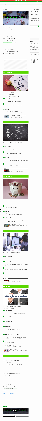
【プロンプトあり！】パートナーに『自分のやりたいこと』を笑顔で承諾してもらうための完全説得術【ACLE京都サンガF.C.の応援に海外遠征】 (34, 54)
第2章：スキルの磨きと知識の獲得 (34, 59)
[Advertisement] (16, 400)
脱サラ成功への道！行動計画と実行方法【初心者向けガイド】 (16, 349)
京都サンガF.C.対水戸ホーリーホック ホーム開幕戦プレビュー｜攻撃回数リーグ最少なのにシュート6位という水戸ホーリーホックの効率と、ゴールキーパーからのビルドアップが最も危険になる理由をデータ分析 (34, 50)
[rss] (38, 1)
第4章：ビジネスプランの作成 (34, 61)
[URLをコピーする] (22, 416)
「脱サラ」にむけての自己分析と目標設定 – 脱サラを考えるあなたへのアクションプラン (18, 115)
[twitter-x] (36, 1)
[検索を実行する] (38, 26)
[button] (9, 416)
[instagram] (37, 1)
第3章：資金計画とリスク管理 (34, 60)
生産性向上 (6, 406)
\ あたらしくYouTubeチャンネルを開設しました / (8, 393)
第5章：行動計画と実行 (33, 62)
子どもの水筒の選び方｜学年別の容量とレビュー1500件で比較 (34, 47)
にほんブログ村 (4, 391)
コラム (3, 406)
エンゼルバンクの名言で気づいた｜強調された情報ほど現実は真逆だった (34, 43)
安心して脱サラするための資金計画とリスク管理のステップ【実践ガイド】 (17, 224)
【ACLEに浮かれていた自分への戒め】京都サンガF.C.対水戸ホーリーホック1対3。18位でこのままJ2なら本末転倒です (34, 46)
